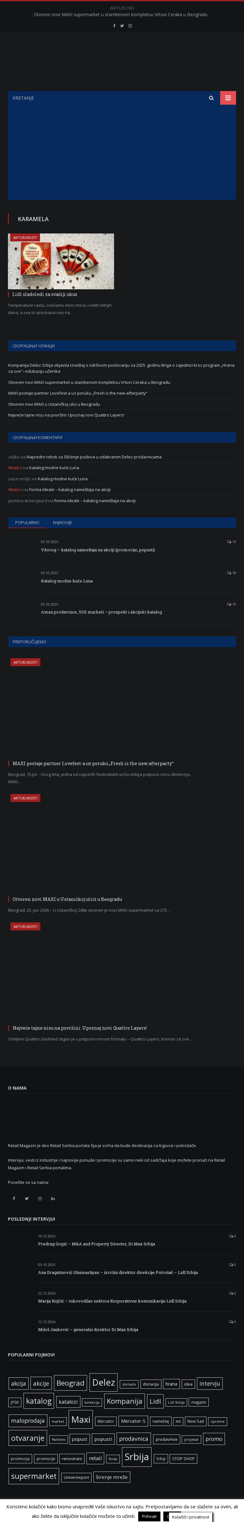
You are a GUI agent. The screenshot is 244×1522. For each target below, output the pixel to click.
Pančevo (58, 1439)
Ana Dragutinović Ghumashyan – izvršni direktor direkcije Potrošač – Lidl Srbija (118, 1272)
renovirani (72, 1458)
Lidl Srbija (176, 1402)
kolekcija (92, 1402)
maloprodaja (28, 1420)
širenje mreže (112, 1477)
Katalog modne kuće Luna (54, 467)
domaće (129, 1384)
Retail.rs (15, 467)
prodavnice (167, 1439)
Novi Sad (195, 1421)
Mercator (106, 1421)
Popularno (27, 522)
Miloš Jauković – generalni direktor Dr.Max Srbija (88, 1329)
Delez (103, 1382)
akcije (41, 1383)
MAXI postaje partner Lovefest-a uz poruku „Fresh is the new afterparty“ (77, 393)
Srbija (137, 1456)
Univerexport (76, 1477)
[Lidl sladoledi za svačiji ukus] (61, 261)
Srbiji (161, 1458)
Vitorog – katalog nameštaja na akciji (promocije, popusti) (98, 550)
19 (233, 541)
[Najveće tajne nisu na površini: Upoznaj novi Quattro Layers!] (103, 972)
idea (188, 1384)
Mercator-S (133, 1421)
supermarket (34, 1476)
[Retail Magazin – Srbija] (122, 62)
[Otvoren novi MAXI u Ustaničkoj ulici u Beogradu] (103, 844)
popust (79, 1439)
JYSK (15, 1402)
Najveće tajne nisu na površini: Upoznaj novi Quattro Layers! (66, 415)
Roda (113, 1459)
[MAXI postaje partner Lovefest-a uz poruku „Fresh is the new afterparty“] (103, 708)
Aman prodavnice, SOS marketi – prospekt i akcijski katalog (101, 612)
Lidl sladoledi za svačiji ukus (44, 294)
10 (233, 604)
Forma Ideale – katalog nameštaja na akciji (70, 489)
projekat (191, 1439)
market (58, 1421)
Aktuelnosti (25, 237)
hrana (171, 1384)
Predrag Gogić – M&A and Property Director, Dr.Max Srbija (96, 1244)
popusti (103, 1439)
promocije (46, 1458)
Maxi (80, 1419)
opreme (218, 1421)
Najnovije (62, 522)
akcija (18, 1383)
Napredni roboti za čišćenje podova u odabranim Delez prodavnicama (94, 457)
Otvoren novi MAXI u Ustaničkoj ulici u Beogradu (54, 404)
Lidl (155, 1401)
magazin (198, 1402)
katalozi (68, 1401)
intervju (210, 1383)
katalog (38, 1401)
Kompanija (124, 1401)
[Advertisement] (122, 152)
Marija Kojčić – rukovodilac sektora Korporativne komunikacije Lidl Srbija (112, 1301)
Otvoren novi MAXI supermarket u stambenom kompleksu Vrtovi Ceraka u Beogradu (120, 14)
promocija (20, 1458)
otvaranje (27, 1438)
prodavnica (133, 1438)
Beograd (71, 1383)
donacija (151, 1384)
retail (95, 1458)
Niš (178, 1421)
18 (233, 572)
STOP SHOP (183, 1458)
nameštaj (160, 1421)
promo (214, 1438)
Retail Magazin (27, 1508)
